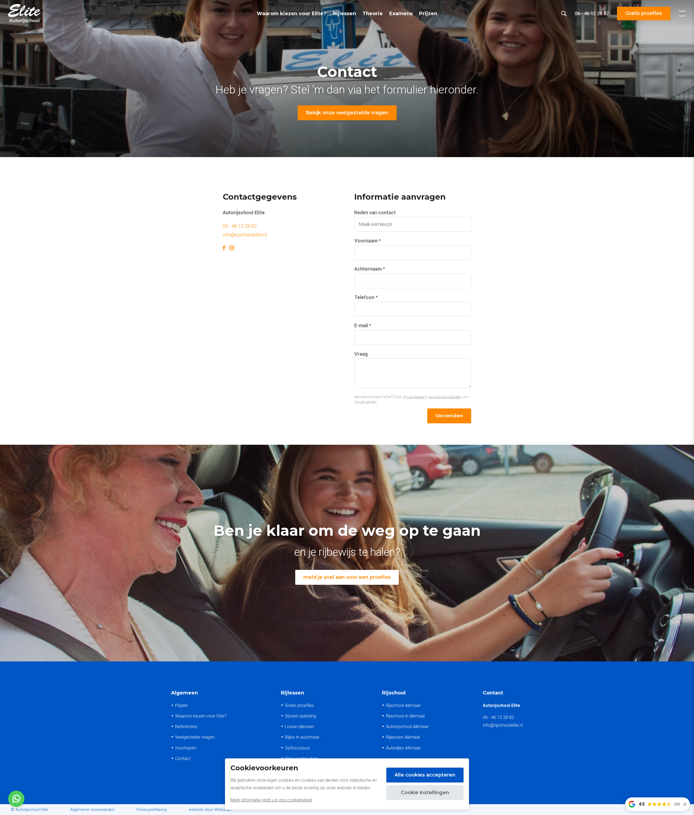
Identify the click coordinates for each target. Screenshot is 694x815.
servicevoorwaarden (445, 397)
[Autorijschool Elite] (24, 13)
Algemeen (184, 693)
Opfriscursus (297, 748)
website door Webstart (210, 809)
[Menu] (682, 13)
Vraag (361, 354)
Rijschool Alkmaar (403, 705)
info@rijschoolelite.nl (245, 235)
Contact (183, 758)
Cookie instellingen (425, 792)
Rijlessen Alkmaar (403, 737)
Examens (401, 14)
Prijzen (428, 14)
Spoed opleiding (300, 716)
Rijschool (394, 693)
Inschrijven (185, 748)
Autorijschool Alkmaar (407, 726)
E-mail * (362, 325)
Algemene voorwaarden (92, 809)
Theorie (372, 14)
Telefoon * (366, 297)
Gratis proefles (643, 13)
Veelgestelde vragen (195, 737)
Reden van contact (375, 212)
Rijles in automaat (302, 737)
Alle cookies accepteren (424, 775)
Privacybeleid (414, 397)
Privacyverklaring (151, 809)
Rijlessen (344, 14)
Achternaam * (369, 269)
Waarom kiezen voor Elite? (291, 14)
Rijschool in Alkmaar (405, 716)
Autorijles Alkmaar (403, 748)
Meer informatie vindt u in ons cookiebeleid (271, 800)
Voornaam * (367, 240)
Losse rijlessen (299, 726)
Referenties (186, 726)
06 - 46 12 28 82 (240, 226)
